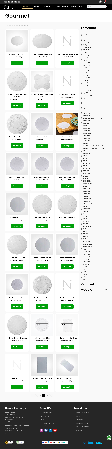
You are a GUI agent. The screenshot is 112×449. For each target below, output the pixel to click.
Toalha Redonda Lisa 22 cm (67, 298)
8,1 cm (85, 274)
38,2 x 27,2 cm (87, 244)
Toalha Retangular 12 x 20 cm (42, 378)
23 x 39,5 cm (87, 133)
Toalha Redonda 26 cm (17, 217)
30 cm (85, 206)
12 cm (85, 52)
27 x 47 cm (86, 168)
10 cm (85, 32)
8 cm (84, 272)
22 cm (85, 126)
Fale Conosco (45, 416)
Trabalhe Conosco (47, 413)
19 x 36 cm (86, 105)
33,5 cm (85, 229)
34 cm (85, 231)
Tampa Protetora (62, 7)
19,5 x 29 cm (87, 110)
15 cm (85, 73)
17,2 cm (85, 83)
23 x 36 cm (86, 131)
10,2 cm (85, 37)
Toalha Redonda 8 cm (17, 298)
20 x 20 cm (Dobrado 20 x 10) (93, 118)
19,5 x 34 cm (87, 113)
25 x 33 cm (86, 138)
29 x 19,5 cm (87, 189)
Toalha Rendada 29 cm (17, 378)
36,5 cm (85, 239)
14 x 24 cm (86, 70)
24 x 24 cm (86, 136)
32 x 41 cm (86, 216)
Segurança (79, 430)
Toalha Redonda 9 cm (42, 298)
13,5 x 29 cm (87, 65)
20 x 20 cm (86, 115)
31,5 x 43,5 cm (87, 214)
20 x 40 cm (86, 123)
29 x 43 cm (86, 196)
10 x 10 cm (86, 35)
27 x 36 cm (86, 163)
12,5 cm (85, 60)
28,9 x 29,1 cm (87, 183)
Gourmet (26, 7)
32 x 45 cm (86, 219)
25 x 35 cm (86, 141)
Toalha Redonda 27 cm (42, 217)
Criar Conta (79, 420)
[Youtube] (15, 2)
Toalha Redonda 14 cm (67, 137)
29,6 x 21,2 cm (87, 204)
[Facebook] (9, 2)
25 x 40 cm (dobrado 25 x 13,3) (93, 148)
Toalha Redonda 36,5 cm (42, 258)
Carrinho (78, 416)
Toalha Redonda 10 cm (67, 94)
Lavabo (36, 7)
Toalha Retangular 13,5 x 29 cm (67, 378)
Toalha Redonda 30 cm (67, 217)
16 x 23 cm (86, 78)
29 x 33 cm (86, 194)
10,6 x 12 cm (87, 42)
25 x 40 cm (86, 143)
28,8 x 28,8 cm (87, 181)
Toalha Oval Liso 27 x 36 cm (42, 54)
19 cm (85, 100)
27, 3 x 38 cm (87, 173)
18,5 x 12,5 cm (87, 95)
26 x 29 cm (86, 153)
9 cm (84, 279)
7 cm (84, 269)
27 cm (85, 158)
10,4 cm (85, 40)
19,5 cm (85, 108)
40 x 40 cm (87, 252)
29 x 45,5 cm (87, 201)
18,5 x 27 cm (87, 98)
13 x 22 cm (86, 63)
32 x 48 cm (86, 224)
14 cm (85, 68)
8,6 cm (85, 277)
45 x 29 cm (86, 262)
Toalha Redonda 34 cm (17, 258)
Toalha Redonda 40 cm (67, 258)
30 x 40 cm (86, 209)
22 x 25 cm (86, 128)
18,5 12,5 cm (87, 93)
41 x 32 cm (86, 257)
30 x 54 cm (86, 211)
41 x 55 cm (86, 259)
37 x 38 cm (86, 241)
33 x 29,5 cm (87, 226)
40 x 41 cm (86, 254)
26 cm (85, 151)
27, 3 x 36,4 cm (88, 171)
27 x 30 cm (86, 161)
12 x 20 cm (86, 55)
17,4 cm (85, 88)
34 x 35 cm (86, 234)
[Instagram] (5, 2)
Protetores (47, 7)
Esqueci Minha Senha (82, 423)
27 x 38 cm (86, 166)
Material (87, 284)
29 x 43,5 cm (87, 199)
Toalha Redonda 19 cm (42, 177)
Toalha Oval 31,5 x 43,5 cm (17, 54)
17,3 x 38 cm (87, 85)
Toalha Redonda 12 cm (42, 137)
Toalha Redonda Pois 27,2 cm (17, 338)
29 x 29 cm (86, 191)
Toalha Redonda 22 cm (67, 177)
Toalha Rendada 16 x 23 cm (67, 338)
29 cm (85, 186)
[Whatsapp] (19, 2)
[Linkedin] (12, 2)
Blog (80, 7)
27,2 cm (85, 176)
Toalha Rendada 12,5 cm (42, 338)
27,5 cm (85, 178)
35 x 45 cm (86, 236)
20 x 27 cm (86, 121)
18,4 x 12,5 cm (87, 90)
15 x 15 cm (86, 75)
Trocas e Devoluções (82, 427)
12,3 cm (85, 58)
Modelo (86, 289)
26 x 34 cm (86, 156)
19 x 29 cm (86, 103)
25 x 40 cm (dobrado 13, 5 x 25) (93, 146)
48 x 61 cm (86, 264)
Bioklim (73, 7)
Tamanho (88, 28)
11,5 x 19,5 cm (87, 50)
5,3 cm (85, 267)
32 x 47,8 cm (87, 221)
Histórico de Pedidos (82, 413)
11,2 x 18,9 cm (87, 47)
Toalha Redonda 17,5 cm (16, 177)
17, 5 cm (85, 80)
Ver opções (17, 63)
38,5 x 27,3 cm (87, 247)
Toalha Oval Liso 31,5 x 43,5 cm (67, 54)
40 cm (85, 249)
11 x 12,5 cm (86, 45)
